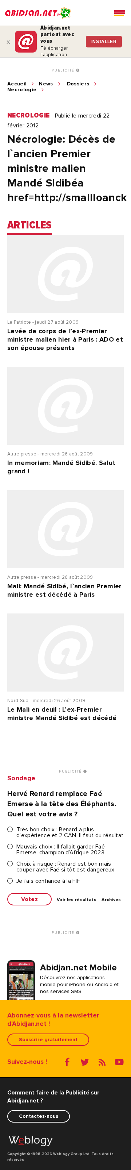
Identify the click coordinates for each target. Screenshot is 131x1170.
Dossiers (78, 83)
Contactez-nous (38, 1116)
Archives (111, 900)
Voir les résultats (76, 900)
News (46, 83)
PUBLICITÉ (64, 70)
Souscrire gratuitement (48, 1039)
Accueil (17, 83)
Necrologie (21, 89)
